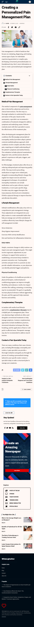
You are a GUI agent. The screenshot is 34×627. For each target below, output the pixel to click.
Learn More (17, 470)
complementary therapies (18, 310)
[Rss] (12, 427)
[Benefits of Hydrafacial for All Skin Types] (28, 528)
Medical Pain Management (12, 79)
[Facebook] (5, 427)
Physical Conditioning (13, 89)
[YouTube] (10, 427)
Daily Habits (10, 86)
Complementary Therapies (12, 92)
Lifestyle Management (11, 82)
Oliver (7, 23)
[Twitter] (7, 427)
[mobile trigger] (3, 2)
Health (3, 522)
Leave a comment (27, 389)
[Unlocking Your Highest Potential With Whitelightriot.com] (17, 2)
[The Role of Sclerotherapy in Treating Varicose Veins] (28, 537)
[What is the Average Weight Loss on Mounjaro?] (28, 519)
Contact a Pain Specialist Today (14, 95)
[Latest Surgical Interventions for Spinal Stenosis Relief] (28, 546)
